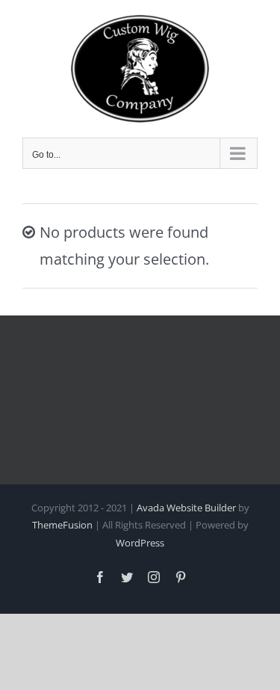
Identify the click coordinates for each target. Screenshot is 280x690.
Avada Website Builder (186, 507)
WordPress (140, 542)
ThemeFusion (62, 525)
